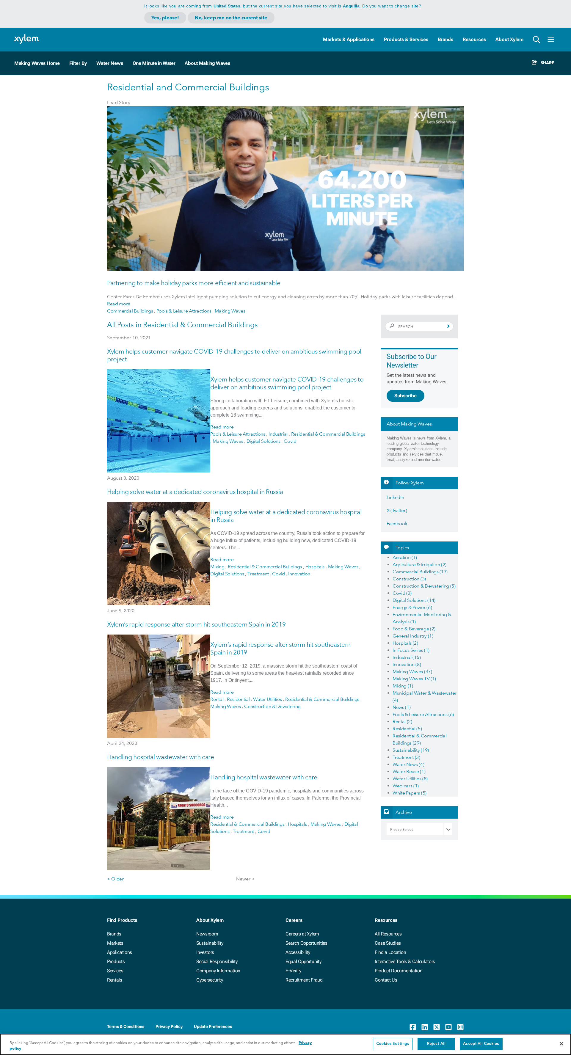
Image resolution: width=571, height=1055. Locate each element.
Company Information (218, 971)
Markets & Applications (348, 39)
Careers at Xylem (302, 934)
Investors (205, 952)
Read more (118, 304)
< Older (115, 879)
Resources (474, 39)
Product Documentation (398, 971)
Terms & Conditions (125, 1026)
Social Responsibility (216, 961)
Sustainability (209, 943)
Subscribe (405, 395)
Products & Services (406, 39)
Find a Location (390, 952)
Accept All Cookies (481, 1044)
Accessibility (298, 952)
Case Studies (388, 943)
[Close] (561, 1043)
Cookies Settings (392, 1044)
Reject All (436, 1044)
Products (116, 961)
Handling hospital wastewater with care (160, 757)
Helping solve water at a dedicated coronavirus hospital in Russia (195, 491)
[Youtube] (448, 1027)
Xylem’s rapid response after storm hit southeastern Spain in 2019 (196, 624)
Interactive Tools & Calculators (405, 961)
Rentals (114, 980)
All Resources (388, 934)
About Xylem (509, 39)
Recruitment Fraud (304, 980)
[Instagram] (460, 1027)
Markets (115, 943)
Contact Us (386, 980)
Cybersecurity (209, 980)
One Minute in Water (154, 63)
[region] (285, 1044)
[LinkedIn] (424, 1027)
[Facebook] (412, 1027)
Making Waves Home (37, 63)
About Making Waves (207, 63)
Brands (445, 39)
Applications (119, 952)
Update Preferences (213, 1026)
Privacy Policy (169, 1026)
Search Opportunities (306, 943)
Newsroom (207, 934)
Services (115, 971)
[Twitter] (436, 1027)
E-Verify (293, 971)
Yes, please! (165, 18)
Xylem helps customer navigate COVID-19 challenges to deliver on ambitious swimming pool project (286, 383)
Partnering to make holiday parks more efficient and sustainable (193, 283)
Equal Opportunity (303, 961)
